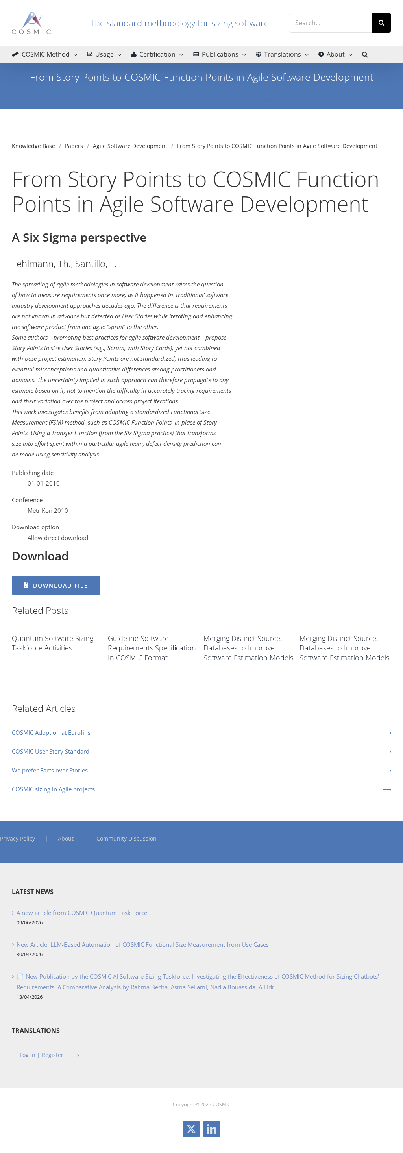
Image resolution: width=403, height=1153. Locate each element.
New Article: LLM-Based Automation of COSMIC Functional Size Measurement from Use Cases (143, 944)
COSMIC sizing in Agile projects (53, 789)
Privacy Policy (17, 838)
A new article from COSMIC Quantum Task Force (82, 912)
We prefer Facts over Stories (50, 770)
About (66, 838)
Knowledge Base (33, 146)
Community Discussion (126, 838)
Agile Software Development (130, 146)
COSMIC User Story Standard (50, 751)
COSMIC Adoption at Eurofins (51, 732)
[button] (365, 54)
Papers (74, 146)
